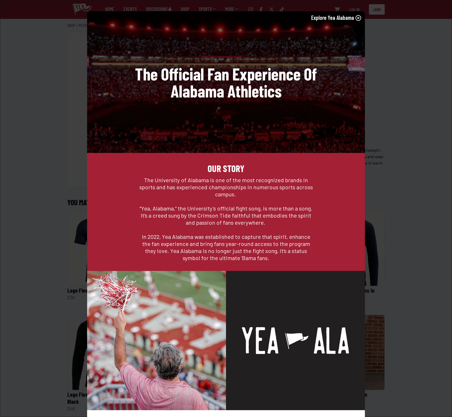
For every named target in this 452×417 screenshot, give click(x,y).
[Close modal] (358, 18)
